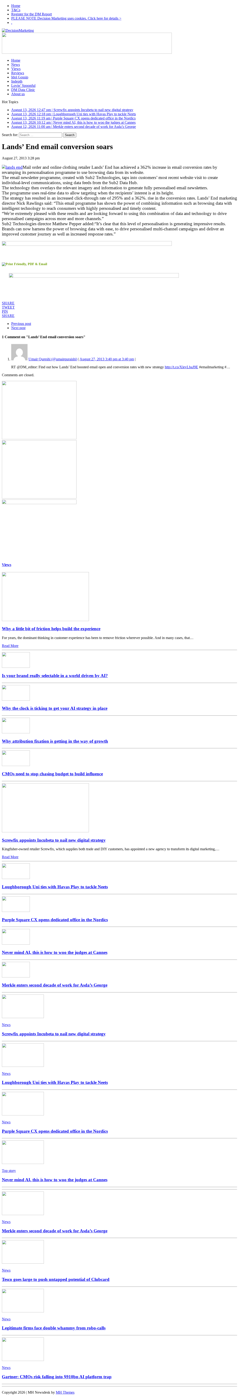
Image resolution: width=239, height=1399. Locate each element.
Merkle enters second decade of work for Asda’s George (54, 985)
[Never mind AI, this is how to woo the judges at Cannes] (16, 943)
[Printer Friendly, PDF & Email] (24, 264)
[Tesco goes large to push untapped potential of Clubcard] (23, 1262)
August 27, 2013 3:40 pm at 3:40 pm (107, 359)
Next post (18, 328)
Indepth (16, 81)
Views (16, 69)
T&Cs (15, 10)
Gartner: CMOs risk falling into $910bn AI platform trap (57, 1376)
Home (15, 6)
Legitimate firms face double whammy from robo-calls (53, 1327)
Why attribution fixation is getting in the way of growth (55, 741)
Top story (9, 1171)
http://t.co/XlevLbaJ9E (181, 367)
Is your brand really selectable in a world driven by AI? (55, 675)
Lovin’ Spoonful (23, 86)
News (15, 65)
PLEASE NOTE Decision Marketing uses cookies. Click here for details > (66, 18)
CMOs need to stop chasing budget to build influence (52, 773)
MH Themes (65, 1392)
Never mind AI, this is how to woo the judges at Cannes (54, 952)
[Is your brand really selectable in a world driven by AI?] (16, 666)
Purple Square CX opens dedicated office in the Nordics (55, 919)
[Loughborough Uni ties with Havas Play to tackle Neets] (16, 878)
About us (18, 94)
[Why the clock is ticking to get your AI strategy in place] (16, 699)
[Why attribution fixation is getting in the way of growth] (16, 732)
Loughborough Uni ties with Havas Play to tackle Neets (55, 886)
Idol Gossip (19, 77)
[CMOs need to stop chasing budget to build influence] (16, 765)
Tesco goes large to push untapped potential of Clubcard (55, 1279)
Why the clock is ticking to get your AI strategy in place (54, 708)
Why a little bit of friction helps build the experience (51, 628)
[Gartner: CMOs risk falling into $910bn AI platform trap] (23, 1360)
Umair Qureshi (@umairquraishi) (52, 359)
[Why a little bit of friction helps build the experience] (45, 620)
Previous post (21, 324)
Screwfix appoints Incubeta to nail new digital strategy (54, 840)
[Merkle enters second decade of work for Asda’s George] (16, 976)
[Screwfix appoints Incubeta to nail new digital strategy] (45, 831)
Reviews (17, 73)
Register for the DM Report (31, 14)
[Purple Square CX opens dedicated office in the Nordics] (16, 911)
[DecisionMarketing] (119, 30)
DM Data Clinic (23, 90)
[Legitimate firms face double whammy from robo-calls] (23, 1311)
